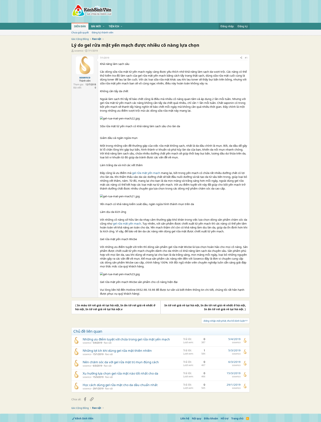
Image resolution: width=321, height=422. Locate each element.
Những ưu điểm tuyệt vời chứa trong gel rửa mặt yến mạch (126, 339)
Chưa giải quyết (80, 32)
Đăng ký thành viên (102, 32)
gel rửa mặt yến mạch (146, 173)
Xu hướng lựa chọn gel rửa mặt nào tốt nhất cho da (120, 373)
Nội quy (196, 418)
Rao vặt (107, 342)
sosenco (78, 50)
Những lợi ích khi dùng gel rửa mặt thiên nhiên (117, 350)
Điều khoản (211, 418)
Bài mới (96, 26)
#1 (246, 57)
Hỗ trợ (224, 418)
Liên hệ (184, 418)
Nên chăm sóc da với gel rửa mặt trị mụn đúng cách (121, 362)
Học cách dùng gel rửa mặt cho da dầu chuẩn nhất (120, 385)
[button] (103, 26)
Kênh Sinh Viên (83, 418)
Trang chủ (237, 418)
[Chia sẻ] (241, 58)
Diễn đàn (80, 26)
